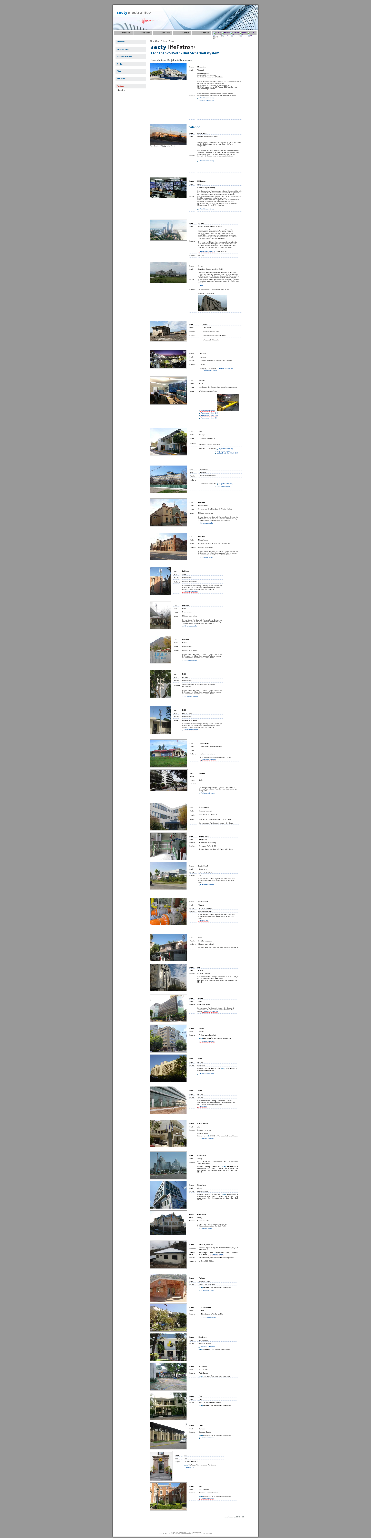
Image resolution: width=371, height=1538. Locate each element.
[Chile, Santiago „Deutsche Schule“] (168, 1436)
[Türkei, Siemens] (168, 1100)
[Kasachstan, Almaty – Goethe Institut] (168, 1195)
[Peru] (168, 442)
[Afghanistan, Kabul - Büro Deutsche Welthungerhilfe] (168, 1318)
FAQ (119, 71)
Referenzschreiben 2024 (209, 418)
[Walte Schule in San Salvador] (168, 1377)
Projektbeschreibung (207, 98)
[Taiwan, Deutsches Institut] (168, 1008)
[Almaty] (168, 1222)
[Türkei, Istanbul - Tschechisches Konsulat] (168, 1039)
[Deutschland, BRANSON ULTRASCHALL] (168, 817)
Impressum (197, 1532)
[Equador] (169, 780)
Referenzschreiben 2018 (209, 415)
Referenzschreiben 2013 (209, 413)
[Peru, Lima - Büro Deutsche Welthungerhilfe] (168, 1406)
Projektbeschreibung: (207, 209)
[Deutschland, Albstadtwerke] (168, 912)
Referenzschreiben (207, 100)
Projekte (120, 86)
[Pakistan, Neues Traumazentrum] (168, 1288)
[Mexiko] (168, 359)
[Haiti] (160, 684)
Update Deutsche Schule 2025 (227, 453)
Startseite (126, 33)
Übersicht (121, 90)
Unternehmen (123, 49)
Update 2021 (204, 920)
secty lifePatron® (124, 56)
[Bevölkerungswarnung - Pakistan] (168, 1255)
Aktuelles (165, 33)
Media (119, 64)
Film (201, 285)
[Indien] (168, 272)
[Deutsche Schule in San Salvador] (168, 1347)
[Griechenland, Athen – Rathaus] (168, 1134)
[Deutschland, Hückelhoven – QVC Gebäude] (168, 876)
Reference (203, 1107)
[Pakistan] (168, 512)
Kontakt (185, 33)
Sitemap (205, 33)
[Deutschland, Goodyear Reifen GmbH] (168, 846)
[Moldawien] (168, 479)
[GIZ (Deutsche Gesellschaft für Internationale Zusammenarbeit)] (168, 1165)
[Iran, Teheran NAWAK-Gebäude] (168, 977)
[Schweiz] (168, 391)
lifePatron (145, 33)
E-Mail (162, 1534)
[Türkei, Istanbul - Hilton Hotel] (168, 1068)
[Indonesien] (168, 753)
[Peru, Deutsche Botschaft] (161, 1466)
